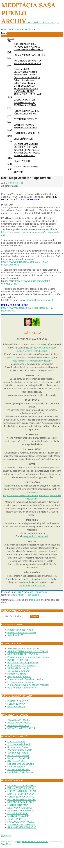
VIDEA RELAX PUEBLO (18, 720)
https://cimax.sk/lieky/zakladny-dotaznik (32, 360)
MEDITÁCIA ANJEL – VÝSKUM (22, 654)
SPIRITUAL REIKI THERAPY (21, 824)
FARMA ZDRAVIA (16, 706)
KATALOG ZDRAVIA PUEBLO (21, 785)
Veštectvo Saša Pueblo (19, 758)
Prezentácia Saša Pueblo (20, 629)
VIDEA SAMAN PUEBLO (19, 722)
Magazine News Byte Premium (32, 841)
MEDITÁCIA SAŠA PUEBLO (20, 802)
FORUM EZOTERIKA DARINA (21, 791)
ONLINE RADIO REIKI (17, 813)
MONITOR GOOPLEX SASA (20, 794)
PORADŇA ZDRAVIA (17, 701)
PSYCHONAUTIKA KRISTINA (21, 799)
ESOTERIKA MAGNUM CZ (20, 810)
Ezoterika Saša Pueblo (18, 769)
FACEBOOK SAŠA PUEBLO (20, 821)
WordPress (7, 844)
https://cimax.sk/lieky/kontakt (32, 351)
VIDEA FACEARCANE (18, 725)
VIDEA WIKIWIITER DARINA (21, 728)
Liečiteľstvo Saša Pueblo (20, 772)
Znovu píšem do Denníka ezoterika (25, 679)
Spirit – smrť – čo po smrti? (21, 665)
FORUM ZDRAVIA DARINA (20, 796)
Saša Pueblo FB (15, 635)
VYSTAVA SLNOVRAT (18, 816)
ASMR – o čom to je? (18, 659)
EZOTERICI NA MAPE (18, 805)
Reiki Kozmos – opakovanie (21, 687)
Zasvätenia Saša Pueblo (19, 750)
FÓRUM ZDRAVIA (16, 703)
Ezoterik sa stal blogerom (20, 682)
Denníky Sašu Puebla (17, 747)
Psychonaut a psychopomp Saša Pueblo (28, 657)
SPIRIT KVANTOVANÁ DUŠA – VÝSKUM (27, 651)
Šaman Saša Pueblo (17, 752)
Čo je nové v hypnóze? (19, 671)
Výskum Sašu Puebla (18, 668)
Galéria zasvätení (16, 741)
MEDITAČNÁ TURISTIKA (19, 807)
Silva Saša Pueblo (16, 761)
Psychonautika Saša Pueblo (21, 632)
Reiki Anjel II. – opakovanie (25, 594)
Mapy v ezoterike (16, 766)
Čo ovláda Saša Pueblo (19, 744)
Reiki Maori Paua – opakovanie (23, 662)
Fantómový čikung (16, 673)
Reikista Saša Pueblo (18, 755)
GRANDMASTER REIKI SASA (21, 827)
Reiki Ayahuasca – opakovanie (32, 592)
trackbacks (34, 599)
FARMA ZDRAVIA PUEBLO (20, 788)
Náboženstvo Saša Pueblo (20, 764)
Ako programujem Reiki (19, 676)
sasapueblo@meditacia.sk (40, 300)
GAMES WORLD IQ (16, 819)
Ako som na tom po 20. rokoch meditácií (28, 685)
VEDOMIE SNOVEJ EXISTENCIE (23, 648)
